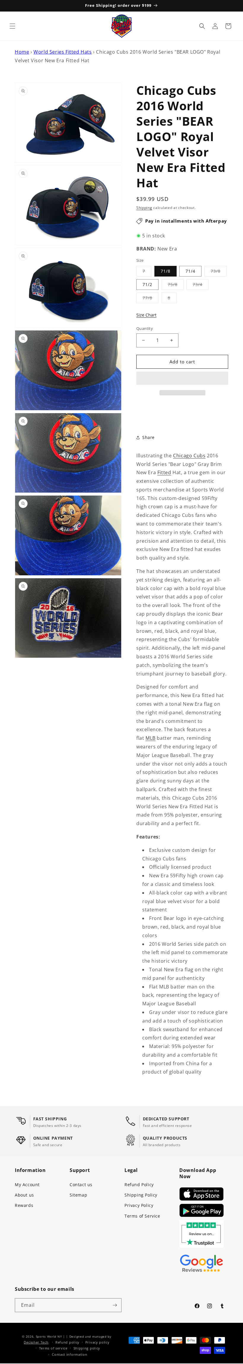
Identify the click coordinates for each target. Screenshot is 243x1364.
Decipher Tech (36, 1342)
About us (24, 1195)
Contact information (69, 1354)
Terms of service (53, 1348)
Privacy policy (97, 1342)
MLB (151, 738)
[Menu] (12, 26)
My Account (27, 1184)
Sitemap (78, 1195)
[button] (182, 378)
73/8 (219, 272)
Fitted (164, 472)
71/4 (190, 271)
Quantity (144, 328)
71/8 (165, 271)
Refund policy (67, 1342)
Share (148, 437)
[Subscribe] (114, 1305)
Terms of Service (142, 1216)
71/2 (147, 284)
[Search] (202, 26)
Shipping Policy (140, 1195)
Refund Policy (139, 1184)
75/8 (176, 285)
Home (22, 52)
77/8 (151, 299)
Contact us (81, 1184)
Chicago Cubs (189, 455)
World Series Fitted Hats (62, 52)
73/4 (201, 285)
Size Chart (146, 315)
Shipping (144, 207)
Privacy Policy (138, 1205)
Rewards (24, 1205)
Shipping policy (86, 1348)
